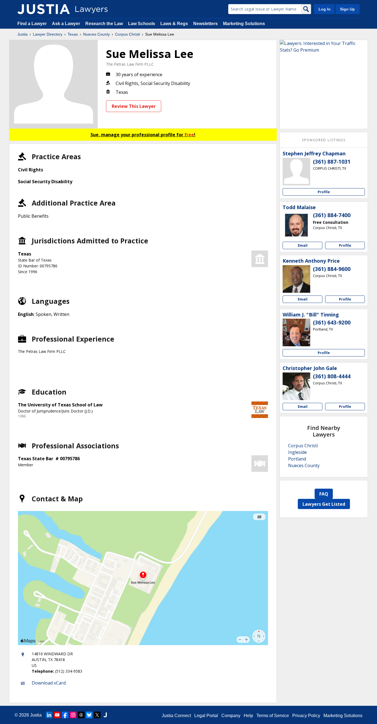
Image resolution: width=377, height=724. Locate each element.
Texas (73, 34)
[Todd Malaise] (296, 225)
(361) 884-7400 (332, 215)
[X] (97, 715)
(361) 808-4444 (332, 376)
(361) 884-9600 (332, 269)
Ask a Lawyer (66, 23)
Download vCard (49, 683)
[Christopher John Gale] (296, 386)
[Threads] (81, 715)
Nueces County (96, 34)
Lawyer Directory (47, 34)
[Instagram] (73, 715)
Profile (324, 191)
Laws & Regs (174, 23)
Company (230, 715)
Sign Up (347, 9)
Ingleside (297, 452)
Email (302, 245)
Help (248, 715)
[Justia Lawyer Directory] (43, 9)
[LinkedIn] (49, 715)
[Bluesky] (89, 715)
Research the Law (104, 23)
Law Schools (141, 23)
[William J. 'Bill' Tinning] (296, 332)
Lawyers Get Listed (323, 504)
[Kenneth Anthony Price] (296, 279)
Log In (324, 9)
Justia (22, 34)
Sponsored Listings (324, 140)
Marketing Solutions (244, 23)
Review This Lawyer (134, 106)
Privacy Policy (306, 715)
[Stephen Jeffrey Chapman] (296, 171)
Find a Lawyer (32, 23)
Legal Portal (206, 715)
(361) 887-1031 (332, 161)
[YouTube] (57, 715)
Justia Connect (176, 715)
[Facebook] (65, 715)
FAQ (323, 494)
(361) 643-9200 (332, 322)
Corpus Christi (127, 34)
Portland (297, 459)
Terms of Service (272, 715)
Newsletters (205, 23)
